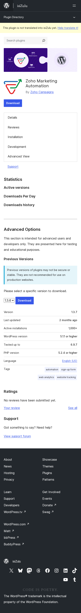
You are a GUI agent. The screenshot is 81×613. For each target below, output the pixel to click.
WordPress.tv (15, 512)
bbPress (11, 537)
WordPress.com (16, 524)
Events (47, 498)
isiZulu (17, 561)
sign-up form (68, 369)
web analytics (46, 377)
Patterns (48, 479)
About (8, 459)
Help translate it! (68, 27)
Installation (15, 137)
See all (72, 408)
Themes (47, 466)
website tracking (66, 377)
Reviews (13, 127)
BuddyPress (14, 544)
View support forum (17, 436)
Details (12, 117)
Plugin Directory (14, 17)
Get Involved (51, 492)
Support (13, 166)
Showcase (49, 459)
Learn (7, 492)
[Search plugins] (43, 40)
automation (52, 369)
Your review (12, 408)
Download (13, 103)
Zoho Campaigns (42, 92)
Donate (49, 505)
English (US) (69, 360)
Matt (9, 531)
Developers (11, 505)
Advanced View (19, 156)
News (8, 466)
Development (17, 147)
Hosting (9, 473)
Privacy (9, 479)
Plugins (47, 473)
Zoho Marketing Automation (41, 83)
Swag (48, 512)
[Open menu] (75, 5)
